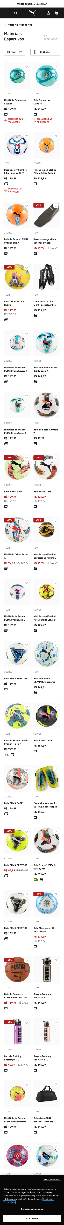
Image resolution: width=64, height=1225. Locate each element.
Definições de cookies (32, 1209)
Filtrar (11, 51)
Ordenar (44, 51)
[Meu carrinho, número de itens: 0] (56, 13)
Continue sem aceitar (52, 1179)
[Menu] (7, 13)
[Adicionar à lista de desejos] (26, 66)
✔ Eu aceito (32, 1218)
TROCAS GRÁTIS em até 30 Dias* (32, 4)
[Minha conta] (48, 13)
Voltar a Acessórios (20, 24)
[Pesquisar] (15, 13)
